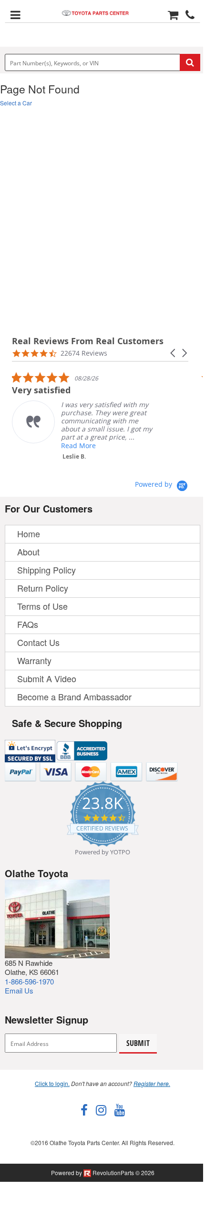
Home (28, 533)
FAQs (27, 624)
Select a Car (16, 103)
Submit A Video (46, 678)
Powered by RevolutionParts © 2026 (102, 1172)
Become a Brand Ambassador (74, 696)
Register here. (151, 1083)
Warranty (34, 660)
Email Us (19, 990)
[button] (173, 353)
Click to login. (52, 1083)
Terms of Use (42, 606)
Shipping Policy (46, 569)
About (28, 551)
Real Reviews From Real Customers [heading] (88, 341)
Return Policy (42, 588)
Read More (78, 445)
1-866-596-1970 (29, 981)
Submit (138, 1043)
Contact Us (38, 642)
